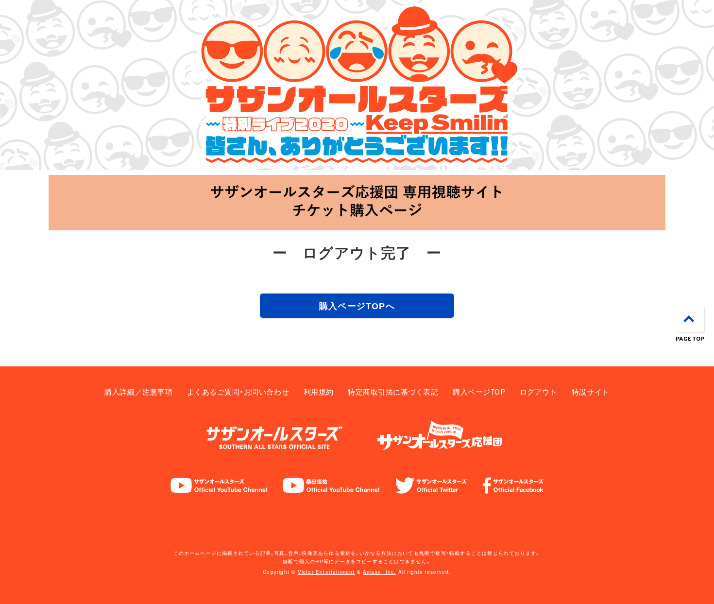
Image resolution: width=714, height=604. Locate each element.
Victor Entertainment (326, 572)
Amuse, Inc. (379, 572)
